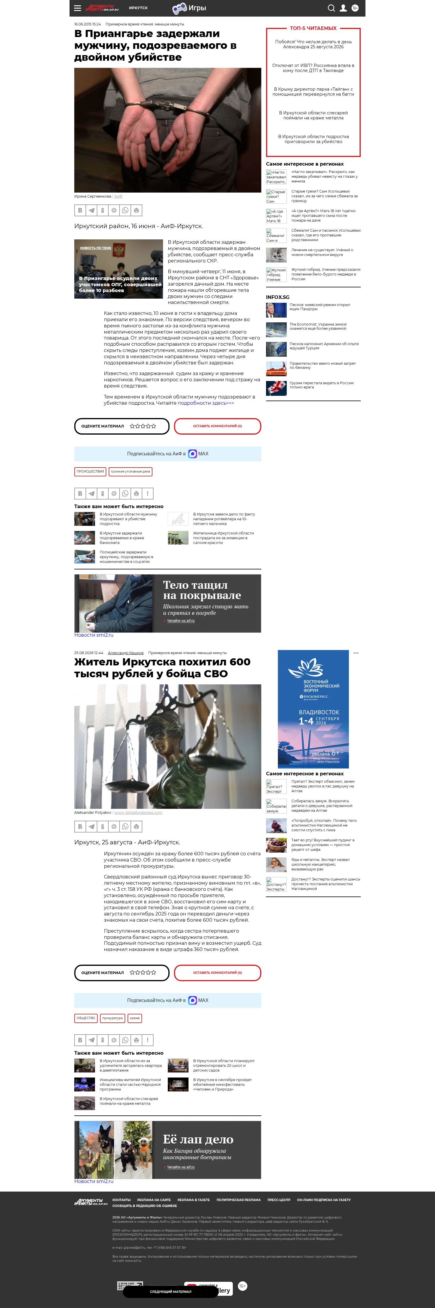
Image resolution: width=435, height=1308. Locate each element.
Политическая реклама (239, 1200)
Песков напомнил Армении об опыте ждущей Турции (324, 346)
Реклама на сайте (154, 1200)
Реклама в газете (194, 1200)
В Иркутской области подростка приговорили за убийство (313, 139)
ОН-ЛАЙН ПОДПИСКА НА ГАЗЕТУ (324, 1200)
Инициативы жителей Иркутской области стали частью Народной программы (130, 1084)
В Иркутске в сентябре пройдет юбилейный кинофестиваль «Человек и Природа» (222, 1084)
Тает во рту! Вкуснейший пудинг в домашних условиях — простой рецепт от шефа (323, 845)
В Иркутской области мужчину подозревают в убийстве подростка (128, 519)
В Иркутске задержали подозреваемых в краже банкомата (122, 538)
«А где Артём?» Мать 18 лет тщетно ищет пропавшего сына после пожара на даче (323, 215)
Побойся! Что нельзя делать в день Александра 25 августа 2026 (313, 44)
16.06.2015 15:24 (87, 24)
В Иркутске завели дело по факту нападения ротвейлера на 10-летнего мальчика (224, 519)
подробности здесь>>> (206, 403)
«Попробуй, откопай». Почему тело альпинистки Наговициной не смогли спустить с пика (324, 825)
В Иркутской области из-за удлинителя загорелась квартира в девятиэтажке (131, 1065)
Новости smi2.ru (94, 635)
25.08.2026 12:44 (88, 653)
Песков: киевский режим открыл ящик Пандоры (320, 307)
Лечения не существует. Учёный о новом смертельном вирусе (322, 252)
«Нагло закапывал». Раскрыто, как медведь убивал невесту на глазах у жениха (324, 176)
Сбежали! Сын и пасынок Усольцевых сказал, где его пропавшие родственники (326, 235)
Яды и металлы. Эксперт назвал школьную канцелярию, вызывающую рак (320, 864)
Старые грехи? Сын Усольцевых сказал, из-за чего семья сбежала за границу (324, 196)
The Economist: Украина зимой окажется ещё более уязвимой (318, 326)
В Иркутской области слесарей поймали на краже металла (313, 116)
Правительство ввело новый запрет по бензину (323, 365)
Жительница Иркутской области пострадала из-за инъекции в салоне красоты (223, 538)
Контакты (121, 1200)
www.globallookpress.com (138, 812)
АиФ (118, 196)
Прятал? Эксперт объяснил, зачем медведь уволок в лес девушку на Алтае (323, 786)
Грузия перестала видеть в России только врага (322, 385)
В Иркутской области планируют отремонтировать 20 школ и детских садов (224, 1065)
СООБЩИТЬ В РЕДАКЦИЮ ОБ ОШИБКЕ (144, 1206)
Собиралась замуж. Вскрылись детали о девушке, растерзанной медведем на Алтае (321, 806)
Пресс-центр (279, 1200)
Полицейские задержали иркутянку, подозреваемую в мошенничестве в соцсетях (126, 557)
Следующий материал (170, 1292)
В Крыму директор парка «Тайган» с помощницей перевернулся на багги (313, 92)
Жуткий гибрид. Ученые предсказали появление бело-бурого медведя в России (325, 274)
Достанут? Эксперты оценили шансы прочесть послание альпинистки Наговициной (325, 884)
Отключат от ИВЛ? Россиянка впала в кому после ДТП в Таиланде (313, 68)
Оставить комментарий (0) (217, 426)
